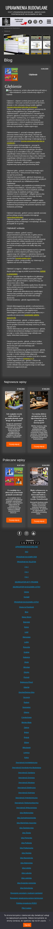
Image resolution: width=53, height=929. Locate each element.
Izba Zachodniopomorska (26, 818)
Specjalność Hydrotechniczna (26, 798)
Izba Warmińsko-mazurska (26, 823)
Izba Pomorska (26, 838)
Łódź (26, 632)
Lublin (26, 642)
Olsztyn (26, 672)
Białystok (26, 622)
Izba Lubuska (27, 873)
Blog (26, 612)
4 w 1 (27, 577)
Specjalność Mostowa (26, 783)
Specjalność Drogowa (26, 778)
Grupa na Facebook (26, 607)
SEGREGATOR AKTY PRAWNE (26, 582)
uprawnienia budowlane (15, 217)
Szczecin (26, 697)
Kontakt (26, 597)
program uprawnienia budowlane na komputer (22, 107)
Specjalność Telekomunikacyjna (26, 803)
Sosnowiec (26, 707)
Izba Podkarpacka (26, 848)
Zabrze (26, 727)
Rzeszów (26, 647)
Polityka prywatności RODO (26, 903)
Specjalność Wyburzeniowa (26, 808)
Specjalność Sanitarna (26, 773)
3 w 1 (27, 572)
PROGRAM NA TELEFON (26, 562)
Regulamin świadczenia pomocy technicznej (26, 898)
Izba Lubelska (26, 878)
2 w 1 (27, 567)
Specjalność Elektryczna (27, 788)
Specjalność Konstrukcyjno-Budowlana (26, 768)
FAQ (26, 552)
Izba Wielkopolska (26, 813)
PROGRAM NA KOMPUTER (26, 557)
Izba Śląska (26, 833)
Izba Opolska (26, 853)
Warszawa (26, 637)
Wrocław (26, 667)
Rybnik (26, 737)
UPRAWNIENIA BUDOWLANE (26, 547)
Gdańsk (26, 687)
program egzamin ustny (23, 258)
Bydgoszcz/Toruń (26, 682)
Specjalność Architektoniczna (26, 763)
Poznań (26, 677)
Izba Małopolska (27, 863)
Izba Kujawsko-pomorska (26, 883)
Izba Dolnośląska (26, 888)
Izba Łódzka (26, 868)
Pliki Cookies (26, 908)
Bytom (26, 732)
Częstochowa (26, 717)
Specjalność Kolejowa (26, 793)
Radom (26, 702)
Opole (26, 662)
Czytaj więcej (14, 444)
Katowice (26, 657)
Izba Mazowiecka (26, 858)
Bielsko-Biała (26, 722)
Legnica (26, 753)
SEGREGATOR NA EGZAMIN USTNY (26, 587)
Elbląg (26, 743)
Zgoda (27, 925)
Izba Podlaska (26, 843)
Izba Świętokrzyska (26, 828)
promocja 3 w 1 (28, 358)
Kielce (26, 627)
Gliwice (26, 712)
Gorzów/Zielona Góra (26, 692)
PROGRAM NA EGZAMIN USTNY (26, 602)
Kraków (26, 652)
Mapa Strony (26, 617)
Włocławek (27, 748)
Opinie (26, 592)
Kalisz (26, 758)
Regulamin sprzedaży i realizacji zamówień (26, 893)
